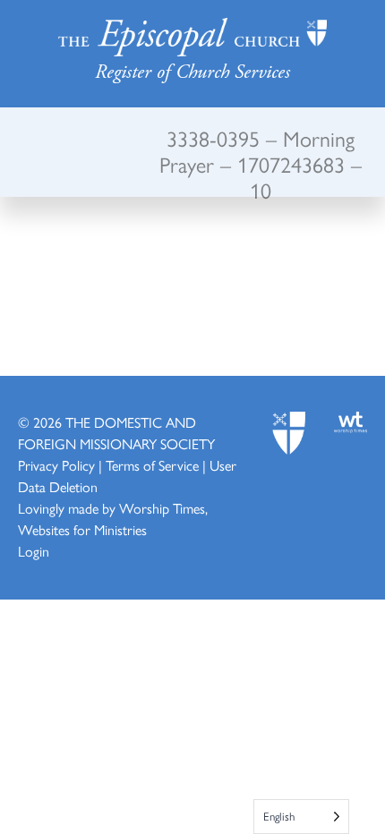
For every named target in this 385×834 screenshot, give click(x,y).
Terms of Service (152, 465)
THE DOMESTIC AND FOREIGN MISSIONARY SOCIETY (116, 433)
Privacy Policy (56, 465)
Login (33, 550)
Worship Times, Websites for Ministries (113, 519)
